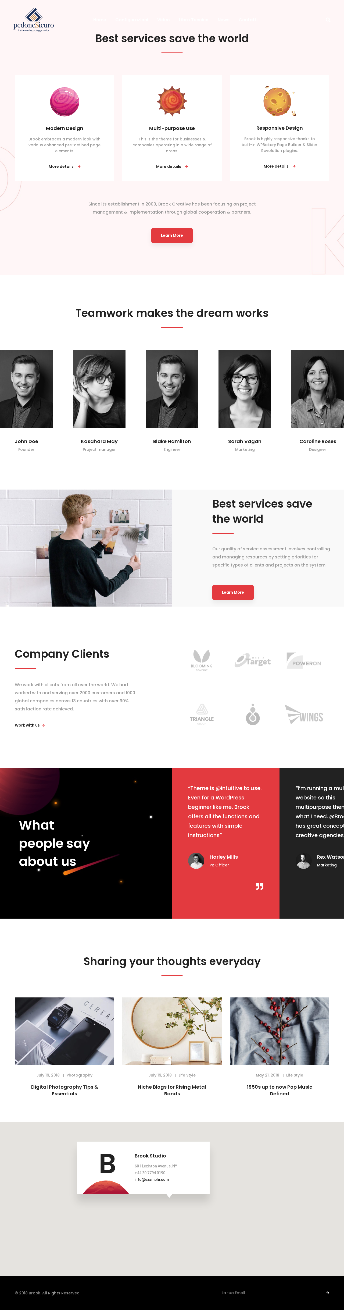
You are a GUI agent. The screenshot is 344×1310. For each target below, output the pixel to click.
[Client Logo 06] (304, 714)
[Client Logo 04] (202, 714)
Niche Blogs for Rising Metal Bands (172, 1090)
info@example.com (152, 1179)
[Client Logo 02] (252, 660)
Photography (79, 1075)
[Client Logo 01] (202, 660)
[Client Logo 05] (253, 714)
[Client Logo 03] (303, 660)
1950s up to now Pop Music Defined (279, 1090)
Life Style (187, 1075)
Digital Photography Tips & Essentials (64, 1090)
